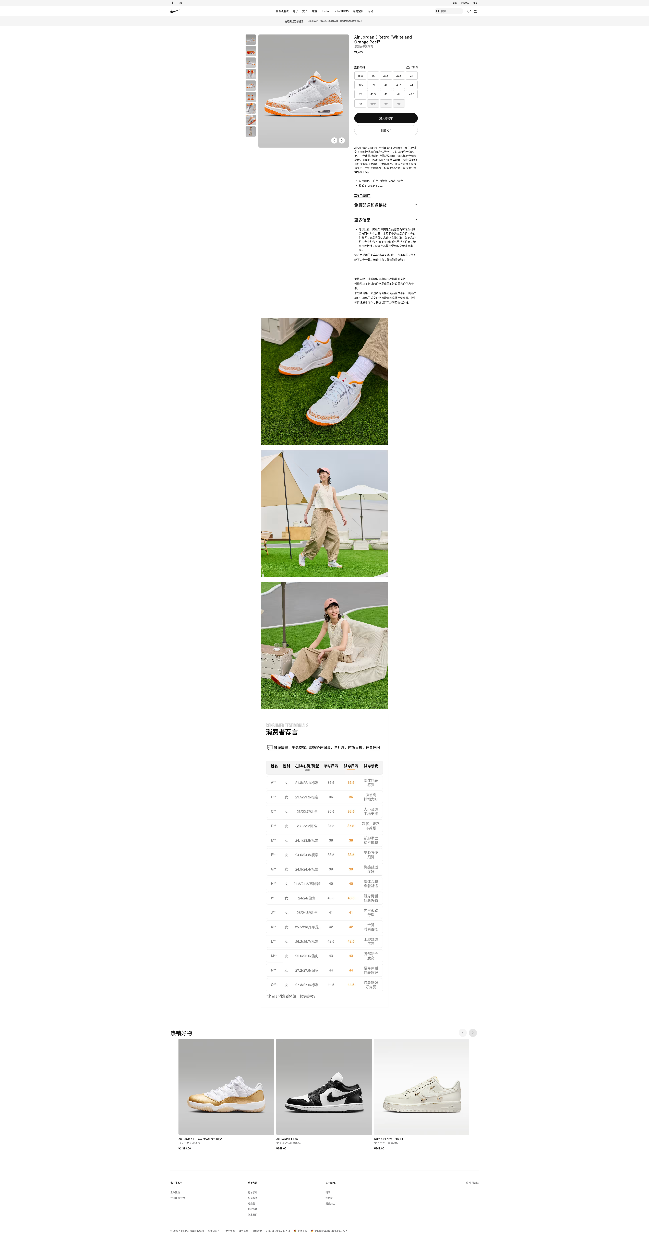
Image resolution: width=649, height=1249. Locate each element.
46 (386, 103)
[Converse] (180, 3)
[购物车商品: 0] (476, 11)
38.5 (360, 85)
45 (360, 103)
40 (386, 85)
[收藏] (469, 11)
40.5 (399, 85)
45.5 (373, 103)
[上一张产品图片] (334, 140)
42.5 (373, 94)
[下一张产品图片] (342, 140)
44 (398, 94)
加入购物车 (386, 118)
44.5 (411, 94)
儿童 (314, 11)
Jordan (325, 11)
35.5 (360, 76)
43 (386, 94)
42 (360, 94)
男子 (295, 11)
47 (398, 103)
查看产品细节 (362, 195)
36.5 (386, 76)
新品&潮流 (282, 11)
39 (373, 85)
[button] (251, 51)
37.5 (399, 76)
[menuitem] (458, 3)
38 (411, 76)
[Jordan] (172, 3)
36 (373, 76)
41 (411, 85)
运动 (370, 11)
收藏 (383, 130)
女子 (305, 11)
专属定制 (358, 11)
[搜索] (438, 11)
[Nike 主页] (175, 11)
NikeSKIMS (341, 11)
